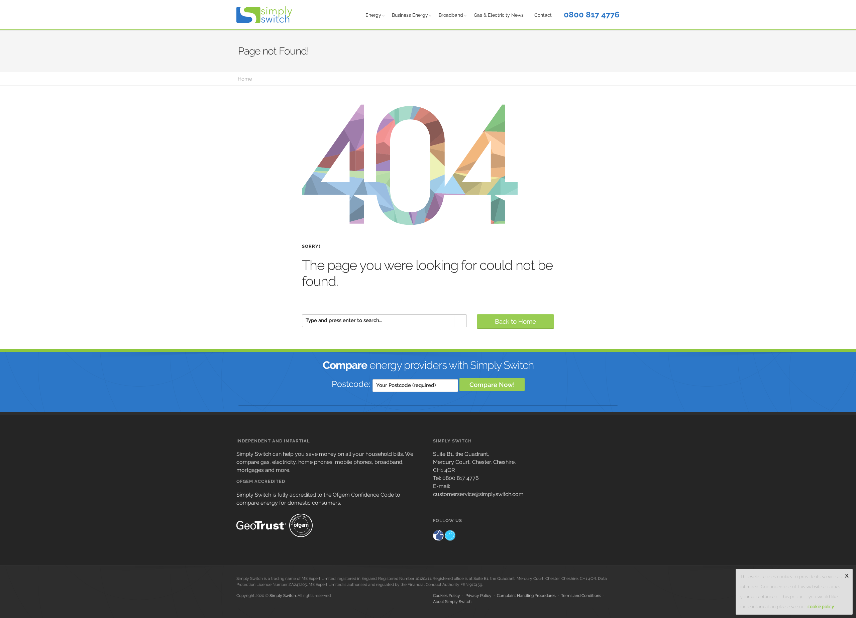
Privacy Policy (478, 595)
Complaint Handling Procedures (526, 595)
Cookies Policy (446, 595)
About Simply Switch (452, 601)
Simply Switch (283, 595)
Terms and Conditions (581, 595)
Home (245, 79)
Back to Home (515, 321)
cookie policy (821, 607)
